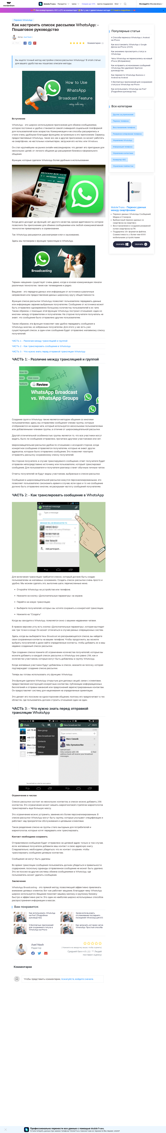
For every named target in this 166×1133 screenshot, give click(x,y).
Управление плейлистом (123, 166)
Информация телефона (122, 147)
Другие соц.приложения (123, 114)
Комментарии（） (96, 43)
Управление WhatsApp (122, 140)
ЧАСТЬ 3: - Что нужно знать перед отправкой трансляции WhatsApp (48, 351)
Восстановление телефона (124, 127)
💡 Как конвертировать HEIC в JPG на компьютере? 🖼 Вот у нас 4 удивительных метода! (83, 10)
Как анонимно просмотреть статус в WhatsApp (128, 52)
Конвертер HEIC (119, 160)
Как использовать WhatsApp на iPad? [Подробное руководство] (128, 90)
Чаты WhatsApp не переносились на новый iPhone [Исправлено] (131, 59)
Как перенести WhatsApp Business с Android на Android (128, 76)
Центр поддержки (105, 4)
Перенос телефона (121, 121)
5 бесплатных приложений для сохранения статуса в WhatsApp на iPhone (131, 83)
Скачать (120, 244)
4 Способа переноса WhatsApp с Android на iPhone (130, 38)
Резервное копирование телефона (127, 134)
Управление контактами (123, 153)
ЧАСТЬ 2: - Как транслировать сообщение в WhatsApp (41, 346)
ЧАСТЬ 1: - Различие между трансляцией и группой (39, 340)
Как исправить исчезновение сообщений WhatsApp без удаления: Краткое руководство (130, 68)
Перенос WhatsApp (23, 20)
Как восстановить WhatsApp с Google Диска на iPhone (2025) (129, 45)
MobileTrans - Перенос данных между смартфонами (128, 209)
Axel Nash (28, 37)
